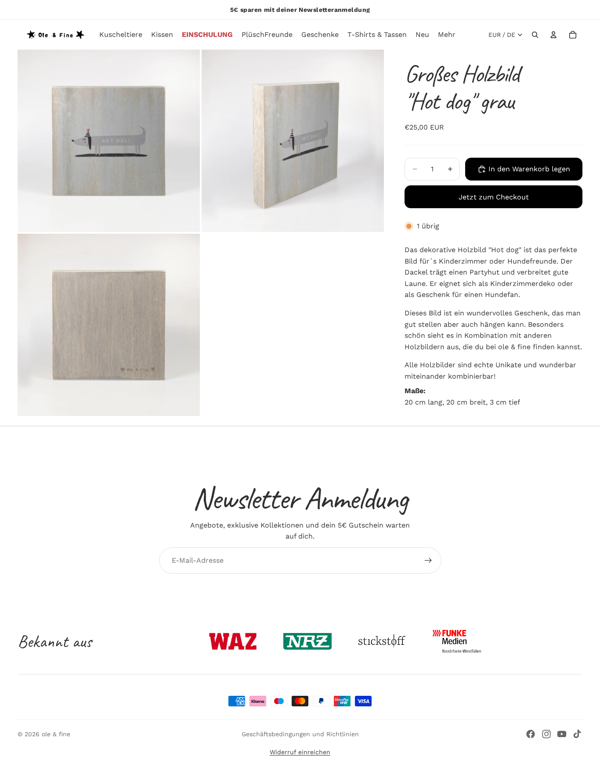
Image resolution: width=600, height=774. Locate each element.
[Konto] (553, 34)
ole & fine (56, 734)
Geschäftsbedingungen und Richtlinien (300, 734)
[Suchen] (535, 34)
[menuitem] (447, 35)
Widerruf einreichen (300, 752)
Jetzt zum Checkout (494, 197)
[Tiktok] (577, 734)
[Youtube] (562, 734)
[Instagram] (546, 734)
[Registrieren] (428, 560)
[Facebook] (530, 734)
